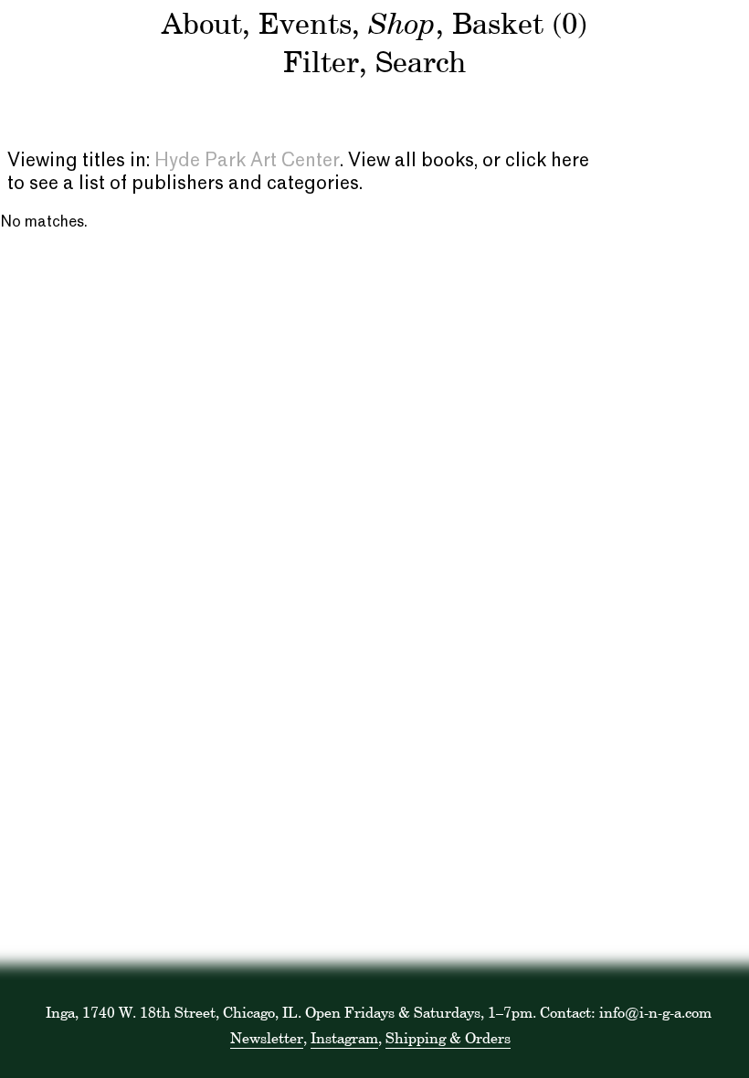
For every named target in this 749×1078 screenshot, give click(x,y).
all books (434, 162)
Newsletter (266, 1038)
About (202, 23)
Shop (402, 22)
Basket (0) (519, 23)
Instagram (344, 1038)
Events (305, 23)
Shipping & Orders (448, 1038)
